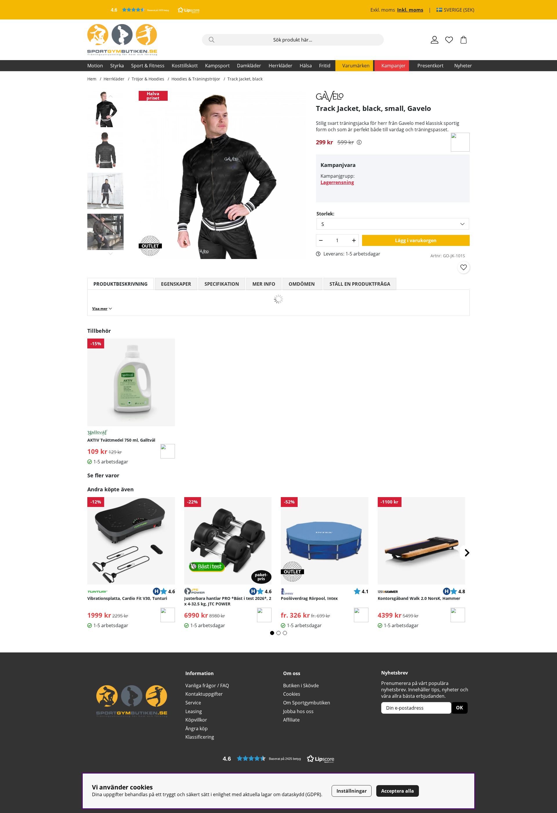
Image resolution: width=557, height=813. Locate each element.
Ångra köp (196, 728)
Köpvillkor (196, 720)
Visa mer (99, 308)
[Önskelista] (449, 40)
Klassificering (199, 737)
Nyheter (463, 65)
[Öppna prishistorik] (359, 142)
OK (459, 707)
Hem (91, 79)
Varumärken (356, 65)
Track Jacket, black (245, 79)
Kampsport (217, 65)
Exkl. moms (382, 10)
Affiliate (291, 720)
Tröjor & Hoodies (148, 79)
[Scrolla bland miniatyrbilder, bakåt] (110, 96)
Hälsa (306, 65)
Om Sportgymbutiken (306, 703)
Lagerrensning (337, 182)
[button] (155, 10)
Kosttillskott (185, 65)
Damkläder (249, 65)
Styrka (117, 65)
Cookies (291, 694)
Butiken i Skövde (301, 685)
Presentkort (430, 65)
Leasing (193, 711)
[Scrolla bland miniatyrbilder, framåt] (110, 253)
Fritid (324, 65)
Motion (95, 65)
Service (193, 703)
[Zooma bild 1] (223, 175)
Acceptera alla (397, 791)
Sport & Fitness (147, 65)
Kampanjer (393, 65)
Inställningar (352, 791)
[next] (467, 552)
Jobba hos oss (298, 711)
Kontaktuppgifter (204, 694)
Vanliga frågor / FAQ (207, 685)
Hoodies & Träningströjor (195, 79)
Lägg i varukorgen (416, 240)
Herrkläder (280, 65)
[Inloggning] (434, 40)
